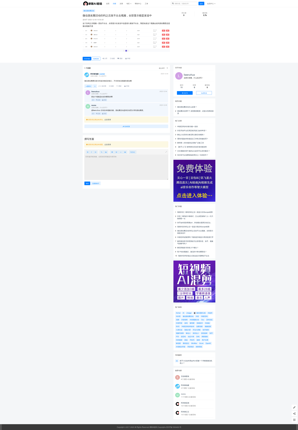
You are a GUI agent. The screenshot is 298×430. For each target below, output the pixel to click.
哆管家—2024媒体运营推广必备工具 (190, 143)
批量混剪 (199, 326)
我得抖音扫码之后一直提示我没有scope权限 (193, 226)
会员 (210, 3)
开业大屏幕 (196, 330)
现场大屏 (188, 330)
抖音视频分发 (194, 320)
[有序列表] (116, 152)
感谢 (120, 58)
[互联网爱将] (177, 377)
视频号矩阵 (180, 333)
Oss (202, 320)
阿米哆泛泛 (185, 411)
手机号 (192, 340)
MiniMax (194, 343)
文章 (121, 3)
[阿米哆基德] (177, 404)
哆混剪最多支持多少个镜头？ (187, 247)
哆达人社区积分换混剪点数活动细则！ (191, 134)
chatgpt (188, 313)
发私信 (204, 93)
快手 (211, 333)
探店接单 (204, 333)
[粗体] (88, 152)
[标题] (95, 152)
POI (177, 336)
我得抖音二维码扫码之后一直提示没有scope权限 (195, 212)
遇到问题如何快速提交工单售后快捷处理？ (192, 138)
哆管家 (192, 323)
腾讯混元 (186, 343)
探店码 (183, 336)
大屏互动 (179, 330)
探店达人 (196, 333)
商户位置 (205, 340)
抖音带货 (179, 323)
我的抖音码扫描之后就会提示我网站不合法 (193, 256)
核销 (198, 340)
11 (182, 87)
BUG (177, 326)
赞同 (89, 86)
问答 (114, 3)
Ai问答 (178, 316)
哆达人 (188, 333)
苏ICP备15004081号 (173, 427)
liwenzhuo (189, 74)
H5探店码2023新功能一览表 (187, 126)
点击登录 (107, 119)
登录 (87, 183)
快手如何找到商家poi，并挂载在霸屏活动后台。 (194, 222)
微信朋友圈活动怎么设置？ (187, 107)
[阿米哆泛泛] (177, 412)
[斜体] (91, 152)
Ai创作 (210, 313)
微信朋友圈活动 (89, 11)
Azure (201, 343)
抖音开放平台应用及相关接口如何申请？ (192, 130)
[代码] (121, 152)
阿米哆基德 (185, 403)
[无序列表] (112, 152)
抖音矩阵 (184, 320)
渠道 (186, 340)
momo (183, 394)
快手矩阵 (206, 330)
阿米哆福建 (185, 385)
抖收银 (207, 323)
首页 (107, 3)
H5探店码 (204, 316)
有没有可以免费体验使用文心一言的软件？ (192, 155)
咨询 (186, 323)
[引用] (125, 152)
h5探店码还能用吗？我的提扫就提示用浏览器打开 (195, 237)
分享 (105, 58)
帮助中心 (138, 3)
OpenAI (208, 343)
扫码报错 (179, 340)
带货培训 (191, 347)
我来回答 (96, 59)
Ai (183, 313)
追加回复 (127, 126)
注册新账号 (95, 183)
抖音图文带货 (180, 347)
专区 (128, 3)
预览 (133, 152)
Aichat (178, 313)
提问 (201, 4)
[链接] (101, 152)
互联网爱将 (185, 376)
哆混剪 (178, 343)
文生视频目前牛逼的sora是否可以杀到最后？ (193, 151)
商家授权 (205, 336)
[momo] (177, 395)
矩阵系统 (199, 347)
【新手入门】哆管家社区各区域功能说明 (192, 147)
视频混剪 (208, 326)
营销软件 (200, 323)
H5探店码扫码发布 (188, 326)
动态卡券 (191, 336)
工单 (146, 3)
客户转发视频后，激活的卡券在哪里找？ (192, 251)
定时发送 (209, 320)
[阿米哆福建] (177, 386)
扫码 (197, 336)
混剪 (177, 320)
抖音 (197, 316)
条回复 (103, 86)
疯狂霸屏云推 (201, 313)
